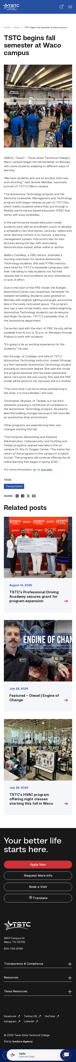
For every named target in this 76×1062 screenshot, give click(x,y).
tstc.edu (46, 469)
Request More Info (38, 875)
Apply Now (38, 864)
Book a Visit (38, 887)
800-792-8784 (13, 948)
